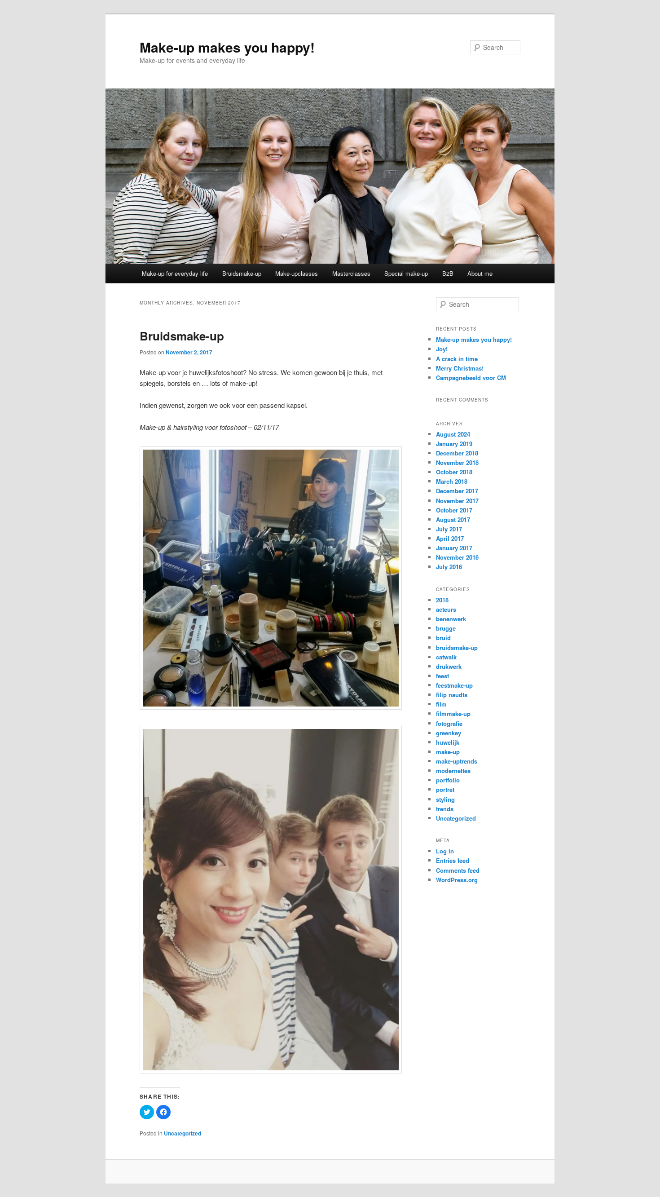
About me (480, 273)
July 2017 (449, 529)
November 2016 (457, 557)
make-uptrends (456, 761)
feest (442, 675)
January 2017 (454, 547)
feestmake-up (454, 685)
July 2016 (449, 566)
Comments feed (458, 870)
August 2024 (453, 434)
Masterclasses (351, 273)
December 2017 (457, 490)
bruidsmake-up (457, 647)
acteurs (446, 609)
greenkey (448, 733)
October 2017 (454, 510)
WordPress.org (457, 879)
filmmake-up (453, 713)
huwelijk (447, 742)
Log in (445, 851)
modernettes (453, 770)
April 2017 (450, 538)
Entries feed (452, 860)
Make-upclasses (296, 273)
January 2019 (454, 443)
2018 (442, 600)
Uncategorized (182, 1133)
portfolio (448, 780)
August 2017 (453, 519)
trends (444, 808)
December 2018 (457, 453)
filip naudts (451, 694)
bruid (443, 637)
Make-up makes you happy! (227, 47)
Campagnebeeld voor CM (471, 377)
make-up (448, 751)
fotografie (449, 723)
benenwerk (451, 618)
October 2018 (454, 472)
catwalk (446, 657)
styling (445, 799)
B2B (447, 273)
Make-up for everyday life (175, 273)
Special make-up (406, 273)
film (441, 704)
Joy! (442, 349)
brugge (446, 628)
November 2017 (457, 500)
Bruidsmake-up (241, 273)
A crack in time (457, 358)
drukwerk (449, 666)
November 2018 (457, 462)
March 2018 (451, 481)
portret (445, 789)
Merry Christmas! (460, 368)
